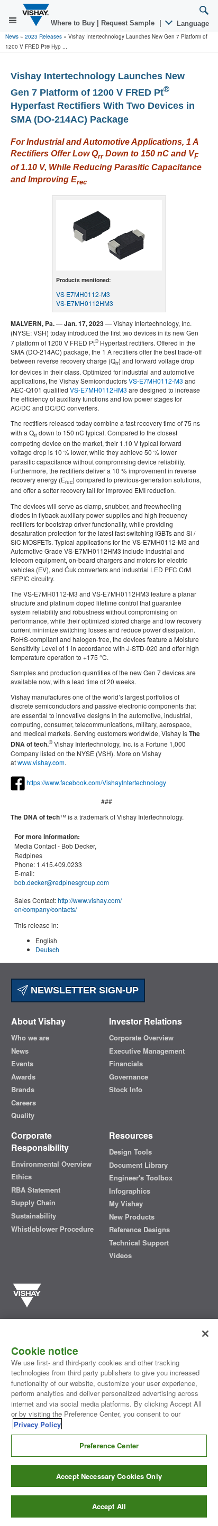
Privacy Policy (37, 1424)
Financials (126, 1063)
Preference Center (109, 1445)
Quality (22, 1115)
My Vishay (126, 1203)
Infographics (129, 1191)
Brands (22, 1089)
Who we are (30, 1038)
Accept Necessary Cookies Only (109, 1476)
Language (192, 23)
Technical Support (139, 1243)
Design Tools (130, 1152)
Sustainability (33, 1216)
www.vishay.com (41, 762)
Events (22, 1063)
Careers (23, 1103)
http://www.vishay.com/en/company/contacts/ (68, 905)
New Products (132, 1217)
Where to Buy (74, 23)
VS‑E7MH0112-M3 (156, 380)
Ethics (21, 1176)
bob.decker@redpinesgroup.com (61, 882)
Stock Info (125, 1089)
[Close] (205, 1333)
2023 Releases (43, 36)
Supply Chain (33, 1202)
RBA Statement (35, 1190)
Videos (120, 1255)
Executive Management (147, 1051)
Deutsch (47, 949)
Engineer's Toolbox (140, 1178)
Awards (23, 1077)
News (12, 36)
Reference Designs (139, 1229)
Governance (128, 1077)
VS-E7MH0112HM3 (84, 303)
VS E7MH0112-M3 (83, 294)
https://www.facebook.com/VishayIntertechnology (96, 781)
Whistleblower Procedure (52, 1229)
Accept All (109, 1506)
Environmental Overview (51, 1164)
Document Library (138, 1165)
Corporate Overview (141, 1038)
